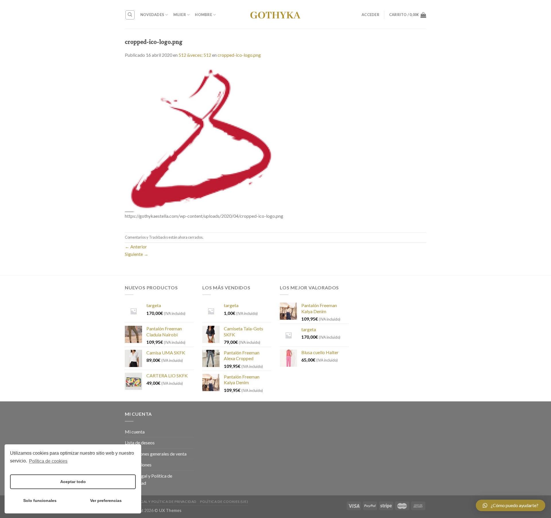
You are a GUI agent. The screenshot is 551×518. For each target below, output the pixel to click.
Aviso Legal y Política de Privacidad (148, 479)
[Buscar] (130, 14)
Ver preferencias (106, 500)
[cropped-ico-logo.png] (198, 138)
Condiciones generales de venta (156, 453)
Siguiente (136, 254)
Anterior (136, 246)
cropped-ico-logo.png (239, 55)
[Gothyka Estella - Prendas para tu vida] (275, 14)
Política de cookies (48, 461)
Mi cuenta (135, 431)
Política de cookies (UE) (224, 501)
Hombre (203, 14)
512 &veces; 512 (195, 55)
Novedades (152, 14)
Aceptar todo (73, 481)
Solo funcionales (40, 500)
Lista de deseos (140, 442)
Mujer (179, 14)
